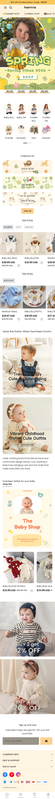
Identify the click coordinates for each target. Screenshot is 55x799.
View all (27, 211)
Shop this (7, 484)
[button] (5, 7)
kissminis (12, 787)
